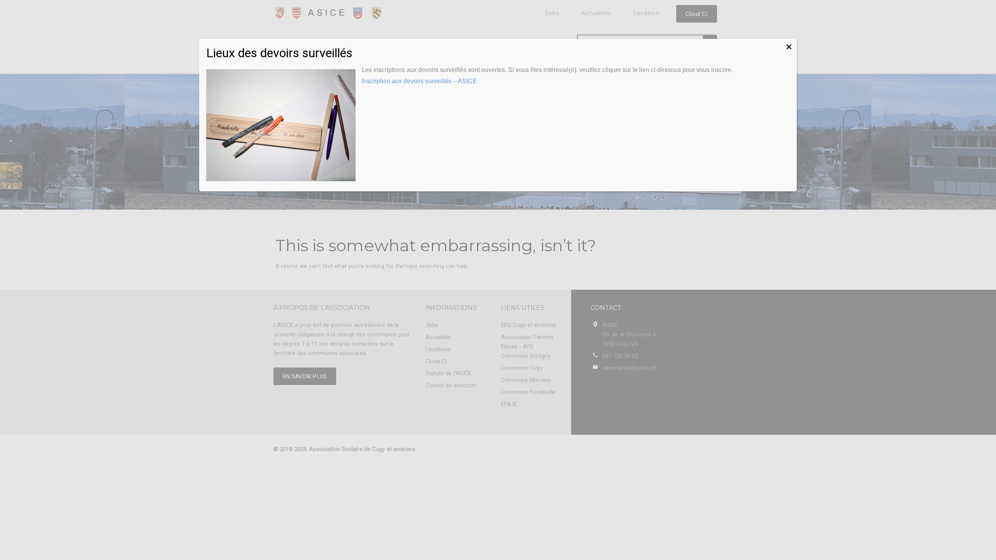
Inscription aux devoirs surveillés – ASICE (419, 81)
